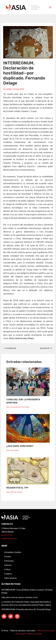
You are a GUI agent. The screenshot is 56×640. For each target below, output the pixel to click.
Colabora (8, 574)
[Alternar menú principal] (50, 7)
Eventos (7, 556)
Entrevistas (9, 561)
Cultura (7, 569)
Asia (7, 407)
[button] (4, 616)
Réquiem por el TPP (17, 487)
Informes (8, 565)
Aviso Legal (20, 634)
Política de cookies (34, 634)
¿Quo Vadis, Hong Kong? (19, 446)
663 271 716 (7, 535)
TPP (11, 492)
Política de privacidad (45, 630)
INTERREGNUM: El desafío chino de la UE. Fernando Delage (26, 609)
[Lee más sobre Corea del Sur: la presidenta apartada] (28, 381)
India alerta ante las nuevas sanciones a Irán (19, 597)
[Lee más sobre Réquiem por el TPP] (28, 470)
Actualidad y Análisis (12, 552)
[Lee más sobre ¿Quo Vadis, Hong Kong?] (28, 428)
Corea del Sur (15, 407)
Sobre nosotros (10, 578)
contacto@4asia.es (9, 538)
